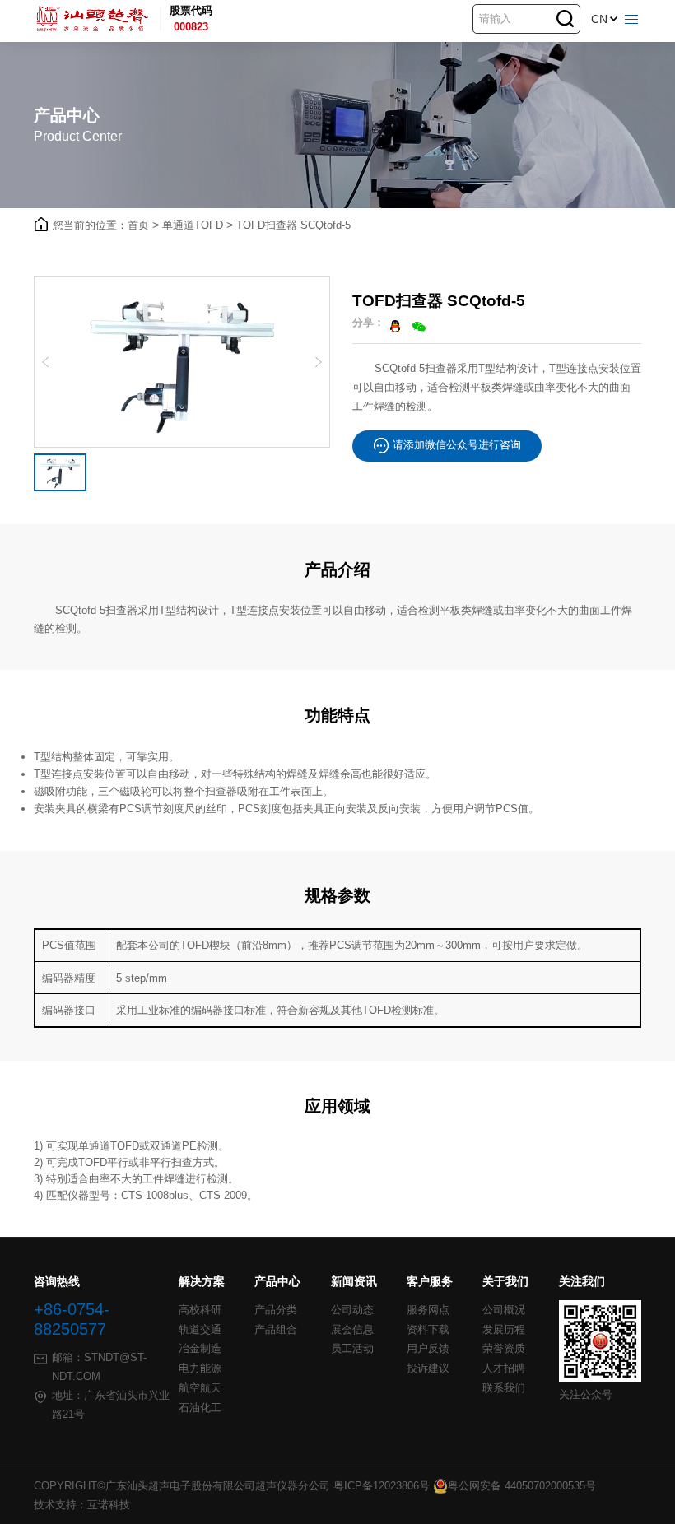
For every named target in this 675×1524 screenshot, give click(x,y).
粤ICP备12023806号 (381, 1486)
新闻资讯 (354, 1281)
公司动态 (352, 1310)
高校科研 (200, 1310)
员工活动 (352, 1348)
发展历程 (503, 1330)
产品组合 (275, 1330)
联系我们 (503, 1388)
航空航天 (200, 1388)
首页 (143, 225)
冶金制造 (200, 1348)
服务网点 (428, 1310)
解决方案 (202, 1281)
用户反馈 (428, 1348)
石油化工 (200, 1408)
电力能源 (200, 1368)
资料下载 (428, 1330)
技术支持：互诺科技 (82, 1504)
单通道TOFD (197, 225)
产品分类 (275, 1310)
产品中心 (277, 1281)
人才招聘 (503, 1368)
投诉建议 (428, 1368)
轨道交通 (200, 1330)
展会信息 (352, 1330)
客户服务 (430, 1281)
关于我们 (505, 1281)
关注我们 (582, 1281)
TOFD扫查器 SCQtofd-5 (293, 225)
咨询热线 (57, 1281)
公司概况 (503, 1310)
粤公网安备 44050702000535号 (522, 1486)
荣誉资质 (503, 1348)
